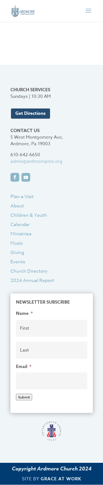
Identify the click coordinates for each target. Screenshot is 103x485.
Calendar (20, 224)
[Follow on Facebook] (14, 177)
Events (17, 261)
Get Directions (30, 113)
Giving (17, 252)
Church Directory (29, 271)
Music (16, 243)
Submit (24, 397)
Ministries (20, 233)
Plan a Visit (22, 196)
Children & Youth (28, 215)
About (17, 205)
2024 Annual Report (32, 280)
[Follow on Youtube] (25, 177)
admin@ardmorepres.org (36, 161)
